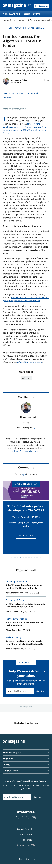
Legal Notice (26, 839)
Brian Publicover (12, 648)
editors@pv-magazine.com (29, 362)
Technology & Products (27, 20)
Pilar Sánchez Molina (14, 593)
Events (36, 14)
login (23, 474)
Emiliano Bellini (20, 80)
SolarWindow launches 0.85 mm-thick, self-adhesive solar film (24, 586)
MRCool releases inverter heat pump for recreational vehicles (25, 605)
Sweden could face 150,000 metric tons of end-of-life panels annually (24, 642)
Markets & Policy (9, 20)
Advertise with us (26, 811)
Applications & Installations (26, 28)
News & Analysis (11, 14)
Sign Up (40, 691)
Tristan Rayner (12, 630)
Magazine (27, 14)
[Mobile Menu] (29, 6)
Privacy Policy (26, 834)
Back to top (24, 859)
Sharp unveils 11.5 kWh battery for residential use (24, 624)
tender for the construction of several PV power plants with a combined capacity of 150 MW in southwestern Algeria (24, 128)
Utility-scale (8, 98)
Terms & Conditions (26, 829)
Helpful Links (10, 770)
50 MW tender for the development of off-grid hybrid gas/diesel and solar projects (26, 299)
